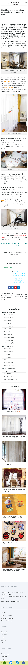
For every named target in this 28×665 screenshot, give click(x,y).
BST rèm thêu (9, 315)
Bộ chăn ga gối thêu (11, 379)
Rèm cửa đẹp (5, 654)
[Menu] (2, 3)
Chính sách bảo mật (7, 618)
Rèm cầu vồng (9, 351)
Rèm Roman (8, 354)
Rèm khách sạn (9, 326)
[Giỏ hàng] (26, 2)
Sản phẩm (4, 634)
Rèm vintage (8, 360)
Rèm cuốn (8, 348)
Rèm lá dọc (8, 357)
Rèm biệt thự (8, 320)
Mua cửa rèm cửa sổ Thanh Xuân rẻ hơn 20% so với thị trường (19, 280)
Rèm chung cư (9, 317)
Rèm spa (7, 331)
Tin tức (3, 8)
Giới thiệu (3, 612)
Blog (2, 637)
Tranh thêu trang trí (10, 371)
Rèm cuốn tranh (9, 365)
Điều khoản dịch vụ (6, 621)
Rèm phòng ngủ (9, 337)
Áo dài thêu (8, 374)
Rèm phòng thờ (9, 343)
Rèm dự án (8, 323)
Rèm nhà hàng (9, 329)
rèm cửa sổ (7, 81)
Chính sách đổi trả (6, 615)
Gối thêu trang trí (10, 376)
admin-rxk (18, 19)
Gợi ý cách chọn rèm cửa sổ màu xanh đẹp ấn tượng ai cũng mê (19, 273)
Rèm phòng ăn (9, 340)
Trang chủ (4, 632)
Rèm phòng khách (10, 334)
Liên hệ (3, 643)
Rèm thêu (4, 656)
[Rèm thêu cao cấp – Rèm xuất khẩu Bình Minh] (14, 3)
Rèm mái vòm (9, 362)
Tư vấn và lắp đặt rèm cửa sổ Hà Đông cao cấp (20, 296)
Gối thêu (3, 659)
